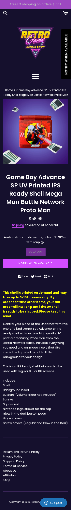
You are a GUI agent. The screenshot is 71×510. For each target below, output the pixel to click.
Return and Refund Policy (21, 452)
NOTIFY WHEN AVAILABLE (35, 263)
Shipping (18, 225)
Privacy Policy (12, 456)
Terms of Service (15, 466)
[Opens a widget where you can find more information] (53, 503)
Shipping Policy (13, 461)
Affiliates (9, 475)
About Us (9, 470)
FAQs (6, 480)
